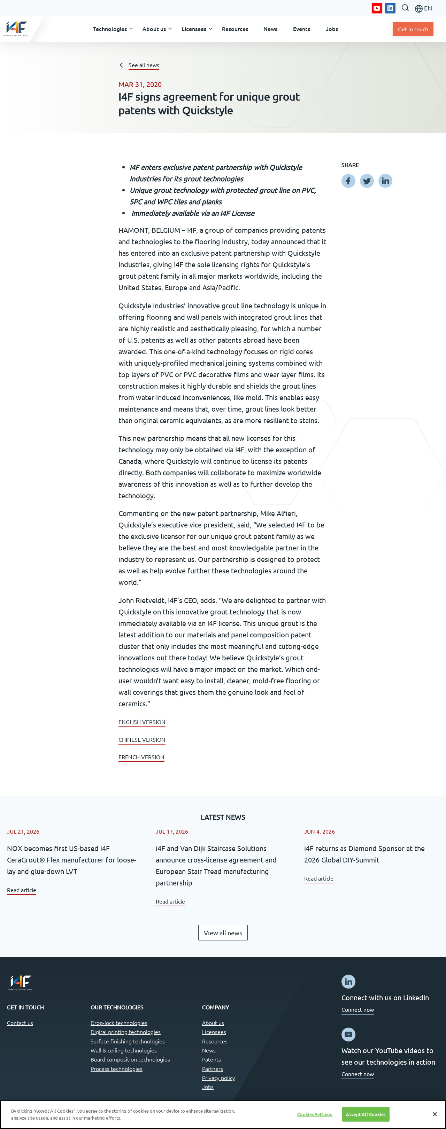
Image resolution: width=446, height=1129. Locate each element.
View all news (223, 932)
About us (213, 1022)
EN (427, 7)
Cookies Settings (314, 1114)
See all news (144, 64)
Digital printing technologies (126, 1031)
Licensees (214, 1031)
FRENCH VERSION (141, 756)
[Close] (435, 1114)
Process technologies (117, 1068)
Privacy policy (218, 1077)
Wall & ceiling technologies (124, 1050)
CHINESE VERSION (142, 739)
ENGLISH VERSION (142, 721)
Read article (21, 889)
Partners (212, 1068)
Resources (215, 1041)
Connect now (357, 1009)
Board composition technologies (130, 1059)
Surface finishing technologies (128, 1041)
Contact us (20, 1022)
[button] (110, 29)
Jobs (208, 1086)
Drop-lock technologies (119, 1022)
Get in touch (413, 28)
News (209, 1050)
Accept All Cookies (365, 1114)
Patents (211, 1059)
